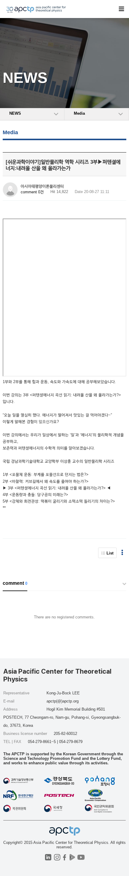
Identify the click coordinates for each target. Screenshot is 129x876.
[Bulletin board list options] (122, 553)
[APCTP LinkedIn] (48, 857)
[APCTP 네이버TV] (72, 857)
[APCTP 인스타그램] (57, 857)
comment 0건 (32, 192)
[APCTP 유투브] (81, 857)
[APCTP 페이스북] (64, 857)
